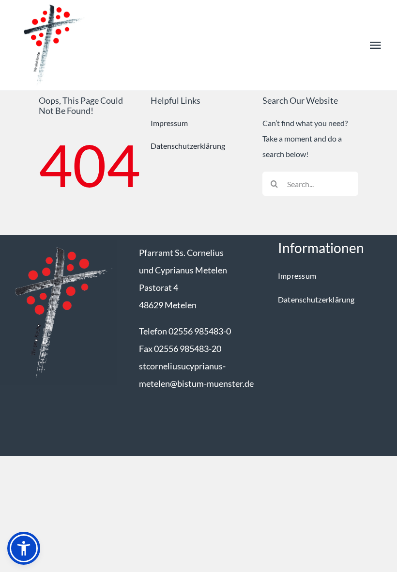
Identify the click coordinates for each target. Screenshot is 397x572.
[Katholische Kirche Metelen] (58, 243)
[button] (24, 548)
